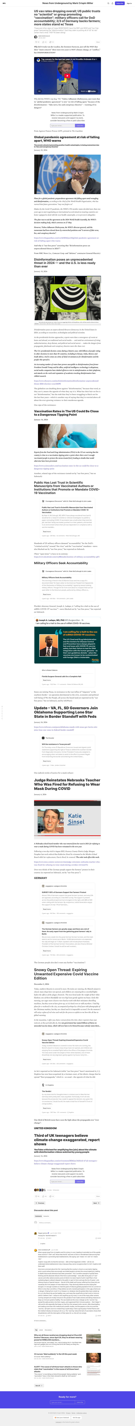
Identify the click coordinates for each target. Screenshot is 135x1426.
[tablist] (42, 1216)
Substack (58, 1422)
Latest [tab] (41, 1330)
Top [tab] (36, 1330)
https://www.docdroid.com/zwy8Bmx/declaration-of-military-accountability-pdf (66, 557)
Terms (73, 1413)
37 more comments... (40, 1321)
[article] (67, 1342)
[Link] (31, 138)
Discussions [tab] (48, 1330)
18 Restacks (56, 1190)
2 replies (42, 1243)
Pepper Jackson (43, 1233)
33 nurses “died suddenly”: (42, 1356)
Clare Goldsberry (43, 1250)
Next (95, 1203)
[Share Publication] (112, 3)
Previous (41, 1203)
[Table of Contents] (2, 713)
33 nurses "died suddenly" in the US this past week (55, 1354)
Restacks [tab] (46, 1216)
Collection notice (81, 1413)
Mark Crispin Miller (44, 36)
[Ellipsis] (100, 1233)
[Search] (108, 3)
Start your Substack (62, 1417)
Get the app (76, 1417)
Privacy (68, 1413)
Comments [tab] (38, 1216)
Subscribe (119, 3)
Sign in (129, 3)
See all (38, 1385)
